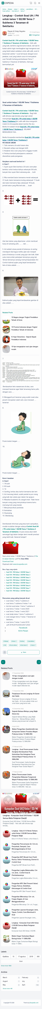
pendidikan (31, 641)
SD (5, 645)
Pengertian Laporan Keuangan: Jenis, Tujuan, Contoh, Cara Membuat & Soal (25, 912)
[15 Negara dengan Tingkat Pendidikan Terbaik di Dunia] (6, 323)
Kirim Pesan (23, 631)
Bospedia (8, 3)
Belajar (6, 641)
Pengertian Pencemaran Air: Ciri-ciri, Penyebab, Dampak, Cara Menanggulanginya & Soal (25, 846)
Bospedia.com (34, 1003)
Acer (21, 961)
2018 (31, 956)
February (25, 977)
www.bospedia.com (20, 564)
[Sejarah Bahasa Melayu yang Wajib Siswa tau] (6, 715)
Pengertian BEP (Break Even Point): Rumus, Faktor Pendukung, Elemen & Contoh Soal (25, 859)
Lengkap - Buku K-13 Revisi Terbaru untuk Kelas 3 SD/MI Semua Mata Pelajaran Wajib (24, 833)
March (5, 977)
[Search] (35, 3)
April (23, 985)
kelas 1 (14, 641)
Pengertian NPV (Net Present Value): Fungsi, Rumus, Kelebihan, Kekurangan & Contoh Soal (25, 885)
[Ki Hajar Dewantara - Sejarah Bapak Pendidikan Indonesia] (6, 343)
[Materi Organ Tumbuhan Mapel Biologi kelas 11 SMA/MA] (6, 942)
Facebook (23, 628)
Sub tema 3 (24, 645)
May (4, 985)
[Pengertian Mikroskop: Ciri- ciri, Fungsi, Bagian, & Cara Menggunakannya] (6, 902)
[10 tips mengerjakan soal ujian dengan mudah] (6, 352)
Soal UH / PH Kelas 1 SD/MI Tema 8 (18, 591)
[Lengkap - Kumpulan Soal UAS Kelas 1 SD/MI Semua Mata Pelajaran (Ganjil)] (21, 813)
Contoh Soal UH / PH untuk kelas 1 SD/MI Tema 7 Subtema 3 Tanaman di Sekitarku (20, 529)
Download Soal (7, 561)
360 (38, 956)
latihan (22, 641)
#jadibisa (6, 956)
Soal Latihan (13, 645)
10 (13, 956)
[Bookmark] (5, 653)
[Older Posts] (3, 662)
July (23, 981)
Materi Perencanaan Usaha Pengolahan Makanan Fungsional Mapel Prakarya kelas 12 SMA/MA (24, 777)
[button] (34, 35)
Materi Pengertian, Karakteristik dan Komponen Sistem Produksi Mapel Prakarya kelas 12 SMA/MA (25, 731)
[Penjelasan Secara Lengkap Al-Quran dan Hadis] (6, 697)
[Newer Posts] (39, 662)
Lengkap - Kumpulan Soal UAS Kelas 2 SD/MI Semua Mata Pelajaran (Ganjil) (25, 925)
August (5, 981)
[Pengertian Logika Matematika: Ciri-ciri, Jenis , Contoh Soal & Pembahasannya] (6, 876)
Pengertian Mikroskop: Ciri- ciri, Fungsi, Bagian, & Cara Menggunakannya (23, 899)
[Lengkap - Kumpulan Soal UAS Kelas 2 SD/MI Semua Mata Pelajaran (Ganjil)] (6, 929)
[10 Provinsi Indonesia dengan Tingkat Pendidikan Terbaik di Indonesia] (6, 333)
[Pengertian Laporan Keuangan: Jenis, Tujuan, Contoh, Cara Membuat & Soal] (6, 916)
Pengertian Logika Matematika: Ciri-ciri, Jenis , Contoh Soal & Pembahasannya (25, 872)
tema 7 (33, 645)
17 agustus (22, 956)
